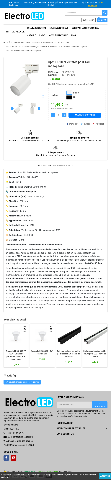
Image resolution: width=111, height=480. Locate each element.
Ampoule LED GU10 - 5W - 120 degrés (42, 352)
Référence (53, 72)
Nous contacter (95, 3)
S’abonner (100, 406)
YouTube (13, 458)
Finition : (55, 95)
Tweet (87, 124)
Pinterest (99, 124)
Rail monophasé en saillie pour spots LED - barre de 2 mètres (68, 354)
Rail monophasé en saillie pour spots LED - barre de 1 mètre (95, 354)
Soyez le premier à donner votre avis (22, 382)
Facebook (6, 458)
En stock (52, 75)
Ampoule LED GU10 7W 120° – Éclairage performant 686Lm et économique (16, 355)
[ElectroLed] (24, 15)
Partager (73, 124)
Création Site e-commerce (47, 472)
